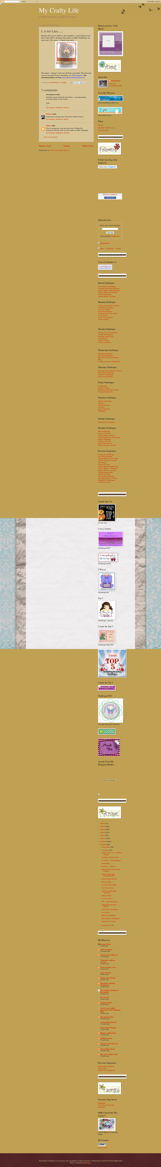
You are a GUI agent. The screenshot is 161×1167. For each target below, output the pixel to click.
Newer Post (45, 146)
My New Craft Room (106, 128)
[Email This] (75, 83)
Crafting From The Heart (107, 313)
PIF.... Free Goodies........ (110, 901)
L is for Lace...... (107, 898)
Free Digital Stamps (108, 1028)
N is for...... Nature (108, 866)
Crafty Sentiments (105, 334)
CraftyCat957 (106, 1003)
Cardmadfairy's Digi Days (108, 458)
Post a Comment (50, 137)
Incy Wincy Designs (105, 307)
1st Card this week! (109, 885)
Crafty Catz (102, 386)
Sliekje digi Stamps (108, 978)
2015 (103, 823)
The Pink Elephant (105, 311)
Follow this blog (110, 197)
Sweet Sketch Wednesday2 (109, 290)
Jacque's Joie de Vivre (109, 1044)
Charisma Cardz (104, 482)
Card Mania (102, 315)
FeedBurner (115, 236)
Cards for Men (104, 464)
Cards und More (104, 342)
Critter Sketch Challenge (108, 468)
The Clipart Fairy (106, 1017)
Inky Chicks (102, 338)
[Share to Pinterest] (83, 83)
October (105, 850)
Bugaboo (101, 1107)
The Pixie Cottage (105, 456)
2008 (103, 844)
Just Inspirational (105, 443)
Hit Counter (102, 1147)
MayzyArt (102, 411)
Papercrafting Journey (107, 470)
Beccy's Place (105, 944)
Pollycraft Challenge (106, 454)
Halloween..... (106, 863)
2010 (103, 838)
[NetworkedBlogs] (110, 194)
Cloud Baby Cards (107, 1049)
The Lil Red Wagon (105, 355)
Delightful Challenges (106, 480)
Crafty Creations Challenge (109, 361)
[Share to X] (79, 83)
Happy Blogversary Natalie (109, 905)
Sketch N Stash (104, 474)
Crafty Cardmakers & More (108, 305)
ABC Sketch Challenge (110, 918)
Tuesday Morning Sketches (109, 288)
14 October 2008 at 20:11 (57, 119)
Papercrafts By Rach (106, 1066)
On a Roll (105, 912)
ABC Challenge (104, 431)
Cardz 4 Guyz (103, 340)
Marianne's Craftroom (109, 955)
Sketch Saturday (104, 294)
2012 (103, 832)
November (106, 847)
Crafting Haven (106, 1038)
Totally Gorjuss (104, 405)
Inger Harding (105, 973)
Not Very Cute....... (108, 888)
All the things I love (108, 967)
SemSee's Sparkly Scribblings (107, 984)
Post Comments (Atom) (59, 150)
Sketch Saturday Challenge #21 (108, 875)
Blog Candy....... (107, 882)
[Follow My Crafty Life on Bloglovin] (107, 168)
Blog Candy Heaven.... (110, 879)
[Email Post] (71, 82)
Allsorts (101, 403)
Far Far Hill (104, 997)
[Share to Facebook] (81, 83)
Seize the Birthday (105, 377)
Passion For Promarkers (107, 332)
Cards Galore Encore (106, 435)
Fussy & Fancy (103, 388)
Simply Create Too (105, 392)
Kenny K (101, 407)
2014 (103, 826)
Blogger (88, 1163)
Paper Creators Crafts (107, 445)
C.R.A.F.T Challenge (105, 375)
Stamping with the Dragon (108, 390)
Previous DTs (103, 130)
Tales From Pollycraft (106, 1070)
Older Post (88, 146)
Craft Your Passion (105, 317)
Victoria (49, 114)
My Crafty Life (59, 10)
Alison (48, 125)
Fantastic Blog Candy (110, 857)
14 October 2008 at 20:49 (57, 133)
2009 (103, 841)
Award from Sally (108, 921)
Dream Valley (103, 319)
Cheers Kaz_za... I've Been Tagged (112, 853)
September (106, 925)
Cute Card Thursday (106, 373)
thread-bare (115, 81)
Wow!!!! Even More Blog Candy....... (111, 870)
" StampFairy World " (108, 1022)
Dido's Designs (106, 949)
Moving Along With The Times (110, 371)
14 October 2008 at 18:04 (57, 108)
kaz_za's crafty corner (109, 1054)
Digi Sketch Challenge (107, 286)
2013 (103, 829)
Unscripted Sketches (106, 476)
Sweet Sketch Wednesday (108, 466)
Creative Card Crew (105, 336)
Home (67, 146)
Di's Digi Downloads (106, 1105)
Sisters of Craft (104, 441)
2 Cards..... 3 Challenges (111, 860)
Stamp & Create (104, 433)
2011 (102, 835)
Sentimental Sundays (106, 422)
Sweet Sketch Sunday (106, 296)
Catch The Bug (104, 409)
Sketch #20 (106, 895)
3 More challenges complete (109, 891)
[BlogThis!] (77, 83)
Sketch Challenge (108, 915)
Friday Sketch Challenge (107, 292)
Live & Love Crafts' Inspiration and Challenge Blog (110, 1010)
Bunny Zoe (102, 1068)
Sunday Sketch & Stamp (107, 478)
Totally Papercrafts (105, 472)
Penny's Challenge (105, 353)
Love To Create (104, 309)
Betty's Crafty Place (108, 1033)
